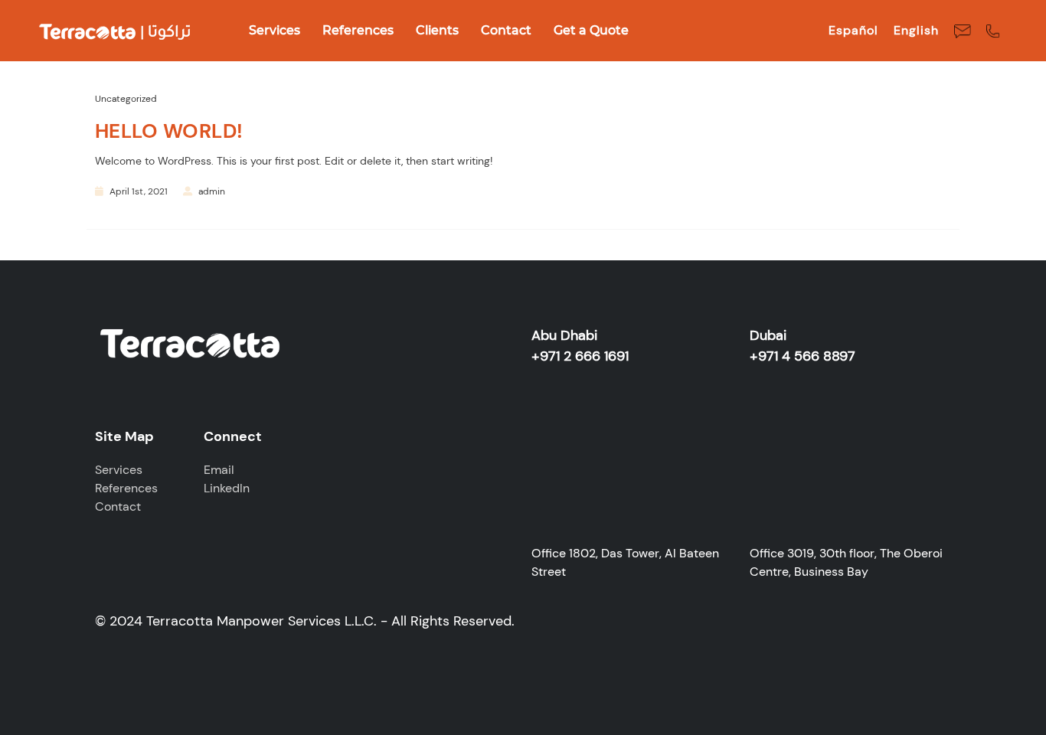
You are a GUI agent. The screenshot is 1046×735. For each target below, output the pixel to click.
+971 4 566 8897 (802, 356)
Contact (506, 30)
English (916, 30)
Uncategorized (126, 99)
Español (853, 30)
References (358, 30)
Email (219, 470)
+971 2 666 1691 (580, 356)
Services (274, 30)
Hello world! (169, 131)
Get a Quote (591, 30)
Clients (437, 30)
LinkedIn (227, 488)
